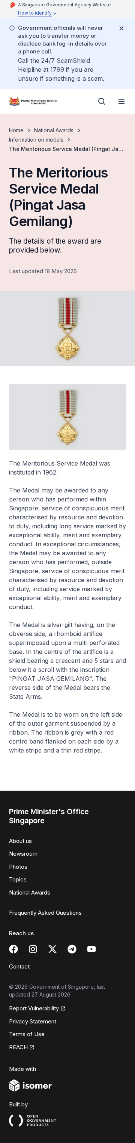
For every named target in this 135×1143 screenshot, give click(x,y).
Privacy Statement (32, 1021)
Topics (18, 879)
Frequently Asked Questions (45, 912)
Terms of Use (27, 1034)
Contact (19, 966)
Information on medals (36, 139)
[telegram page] (72, 949)
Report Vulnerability (34, 1008)
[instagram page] (33, 949)
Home (16, 130)
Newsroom (23, 853)
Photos (18, 866)
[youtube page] (91, 949)
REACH (18, 1047)
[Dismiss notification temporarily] (121, 28)
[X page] (52, 949)
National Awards (54, 130)
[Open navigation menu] (121, 102)
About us (20, 840)
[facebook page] (13, 949)
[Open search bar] (102, 102)
